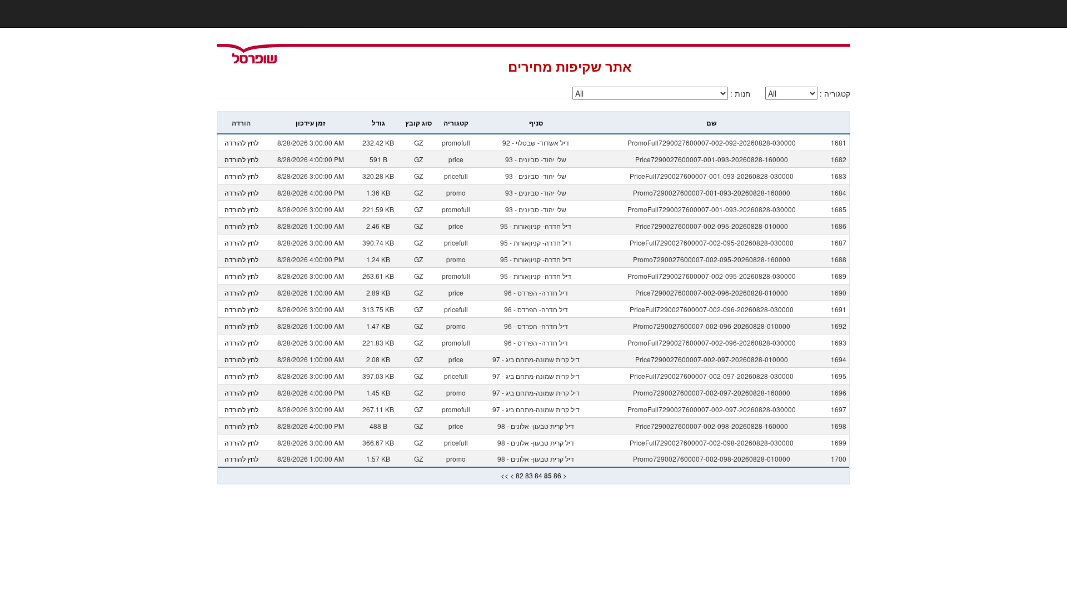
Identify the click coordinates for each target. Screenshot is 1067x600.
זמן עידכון (310, 123)
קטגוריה (455, 123)
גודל (378, 123)
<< (504, 475)
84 (538, 475)
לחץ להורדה (241, 142)
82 (519, 475)
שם (711, 123)
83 (529, 475)
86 (557, 475)
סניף (536, 123)
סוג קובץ (418, 123)
